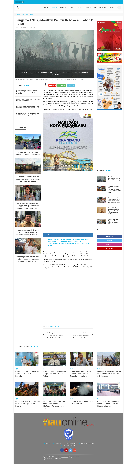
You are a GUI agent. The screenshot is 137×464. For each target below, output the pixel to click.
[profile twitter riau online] (19, 2)
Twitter (110, 240)
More (100, 230)
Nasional (63, 7)
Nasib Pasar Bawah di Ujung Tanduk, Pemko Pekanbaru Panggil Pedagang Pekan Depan (28, 232)
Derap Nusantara (100, 7)
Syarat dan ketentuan (71, 443)
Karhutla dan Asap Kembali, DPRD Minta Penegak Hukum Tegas (28, 99)
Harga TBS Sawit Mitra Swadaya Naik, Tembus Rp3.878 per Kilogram (27, 403)
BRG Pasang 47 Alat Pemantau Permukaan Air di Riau (64, 241)
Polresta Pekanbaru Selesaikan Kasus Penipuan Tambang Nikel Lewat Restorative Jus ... (114, 189)
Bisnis (79, 7)
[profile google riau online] (74, 450)
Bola (71, 7)
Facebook (110, 236)
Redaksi (47, 443)
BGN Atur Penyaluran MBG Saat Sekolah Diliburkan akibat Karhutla (27, 373)
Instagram (110, 244)
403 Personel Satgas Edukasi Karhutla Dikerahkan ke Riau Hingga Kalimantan (108, 403)
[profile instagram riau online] (22, 2)
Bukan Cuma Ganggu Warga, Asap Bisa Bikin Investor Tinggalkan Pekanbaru (81, 373)
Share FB (71, 85)
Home (46, 7)
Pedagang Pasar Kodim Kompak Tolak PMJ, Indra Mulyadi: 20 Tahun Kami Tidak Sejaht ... (28, 259)
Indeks (112, 7)
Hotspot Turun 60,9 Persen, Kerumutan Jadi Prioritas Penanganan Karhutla (27, 114)
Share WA (62, 85)
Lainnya (87, 7)
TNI (58, 326)
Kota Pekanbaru (29, 14)
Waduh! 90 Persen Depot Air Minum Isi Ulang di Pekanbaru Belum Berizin (113, 222)
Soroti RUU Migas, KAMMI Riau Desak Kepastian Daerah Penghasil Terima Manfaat (113, 210)
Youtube (110, 248)
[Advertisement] (68, 220)
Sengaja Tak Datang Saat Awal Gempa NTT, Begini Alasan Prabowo (54, 373)
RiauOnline (65, 457)
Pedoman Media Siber (87, 443)
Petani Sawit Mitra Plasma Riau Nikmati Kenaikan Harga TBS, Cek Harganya (109, 373)
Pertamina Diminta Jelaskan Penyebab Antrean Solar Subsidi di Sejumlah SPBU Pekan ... (28, 179)
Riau (53, 7)
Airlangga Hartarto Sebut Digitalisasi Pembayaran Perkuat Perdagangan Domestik (26, 92)
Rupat (51, 326)
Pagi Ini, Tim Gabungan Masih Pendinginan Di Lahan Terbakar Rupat (69, 239)
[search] (119, 7)
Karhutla (47, 326)
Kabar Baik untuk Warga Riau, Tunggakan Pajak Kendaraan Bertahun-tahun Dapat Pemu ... (28, 206)
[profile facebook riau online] (16, 2)
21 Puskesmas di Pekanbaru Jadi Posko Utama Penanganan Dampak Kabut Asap (28, 107)
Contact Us (57, 443)
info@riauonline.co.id (69, 445)
